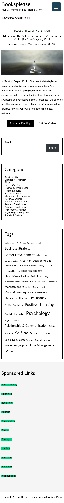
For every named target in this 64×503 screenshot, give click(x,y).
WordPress (56, 497)
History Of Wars (12, 276)
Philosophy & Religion (37, 31)
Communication (12, 261)
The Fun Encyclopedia (16, 346)
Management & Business (17, 196)
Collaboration (41, 255)
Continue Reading (20, 123)
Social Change (41, 333)
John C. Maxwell (21, 282)
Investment (9, 282)
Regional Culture (12, 320)
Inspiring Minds (28, 276)
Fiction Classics (12, 185)
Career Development (20, 255)
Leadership (52, 282)
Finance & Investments (16, 188)
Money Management (37, 292)
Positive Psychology (14, 305)
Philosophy (38, 298)
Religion (52, 326)
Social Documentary (16, 340)
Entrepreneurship (27, 266)
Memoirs (26, 287)
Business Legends (34, 243)
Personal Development (16, 204)
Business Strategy (17, 248)
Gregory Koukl (17, 44)
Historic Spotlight (31, 271)
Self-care (9, 334)
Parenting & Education (16, 202)
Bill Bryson (21, 243)
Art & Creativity (12, 177)
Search (8, 142)
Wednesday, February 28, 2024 (42, 44)
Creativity (25, 260)
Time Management (42, 345)
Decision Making (42, 261)
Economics (10, 266)
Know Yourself (38, 281)
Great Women (51, 266)
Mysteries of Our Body (17, 298)
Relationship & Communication (26, 325)
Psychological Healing (15, 314)
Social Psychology (37, 340)
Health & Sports (13, 191)
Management (13, 287)
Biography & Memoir (15, 180)
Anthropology (10, 243)
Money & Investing (15, 292)
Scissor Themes (21, 497)
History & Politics (13, 194)
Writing (9, 351)
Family (41, 266)
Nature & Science (13, 199)
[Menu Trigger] (56, 6)
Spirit (48, 340)
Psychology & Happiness (17, 213)
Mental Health (39, 287)
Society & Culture (13, 215)
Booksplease (16, 4)
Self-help (23, 333)
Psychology (38, 313)
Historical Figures (12, 271)
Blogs (17, 31)
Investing (42, 276)
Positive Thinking (39, 305)
